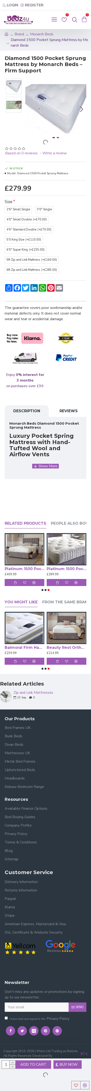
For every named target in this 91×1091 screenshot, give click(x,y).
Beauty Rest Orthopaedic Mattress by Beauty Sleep (66, 647)
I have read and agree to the (39, 1018)
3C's (84, 1053)
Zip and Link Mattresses (33, 693)
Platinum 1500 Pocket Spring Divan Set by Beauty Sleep (24, 569)
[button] (30, 109)
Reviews (69, 411)
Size (8, 201)
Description (26, 411)
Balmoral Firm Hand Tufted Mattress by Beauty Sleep (24, 647)
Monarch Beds (41, 34)
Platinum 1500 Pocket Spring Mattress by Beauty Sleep (66, 569)
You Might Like (21, 602)
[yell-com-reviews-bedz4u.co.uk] (21, 948)
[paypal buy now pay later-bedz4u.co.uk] (66, 358)
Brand (19, 34)
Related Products (25, 523)
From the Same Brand (66, 602)
